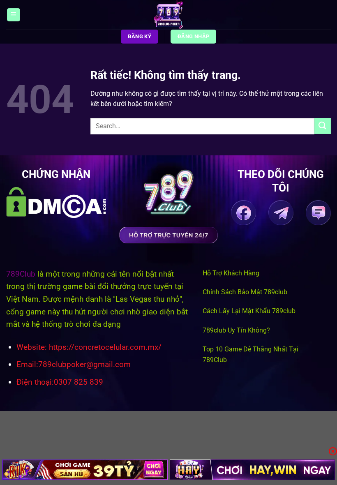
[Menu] (13, 15)
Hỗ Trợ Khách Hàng (231, 273)
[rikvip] (85, 470)
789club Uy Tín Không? (236, 330)
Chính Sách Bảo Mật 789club (245, 292)
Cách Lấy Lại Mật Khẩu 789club (249, 311)
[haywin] (252, 470)
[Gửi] (322, 126)
